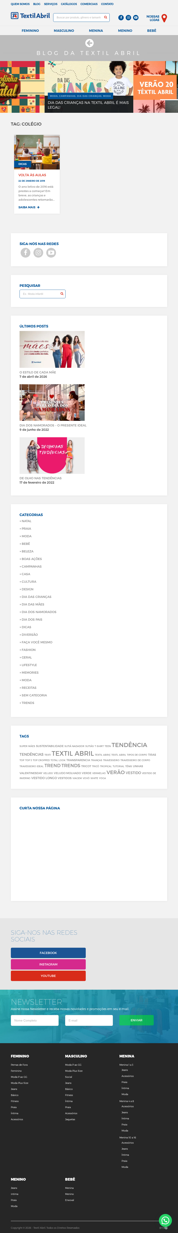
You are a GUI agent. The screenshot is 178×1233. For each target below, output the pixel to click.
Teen (108, 746)
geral (27, 657)
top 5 (28, 760)
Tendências (32, 754)
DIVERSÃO (30, 634)
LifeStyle (29, 665)
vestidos (65, 778)
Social (68, 1076)
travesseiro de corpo (135, 760)
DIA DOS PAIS (32, 619)
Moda (26, 536)
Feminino (30, 31)
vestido (133, 773)
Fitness (15, 1101)
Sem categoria (34, 695)
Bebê (151, 31)
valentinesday (31, 773)
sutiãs (89, 746)
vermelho (99, 773)
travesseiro (111, 760)
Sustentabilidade (50, 745)
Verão (116, 772)
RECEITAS (29, 687)
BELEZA (27, 551)
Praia (26, 528)
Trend (52, 765)
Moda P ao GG (19, 1076)
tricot (86, 766)
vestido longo (44, 778)
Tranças (96, 760)
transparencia (78, 760)
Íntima (14, 1113)
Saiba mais (27, 207)
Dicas (26, 627)
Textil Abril (73, 753)
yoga (102, 778)
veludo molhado (67, 773)
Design (27, 589)
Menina (96, 31)
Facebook (48, 953)
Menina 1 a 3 (126, 1064)
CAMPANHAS (32, 566)
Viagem (77, 778)
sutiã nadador (74, 746)
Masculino (64, 31)
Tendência (129, 744)
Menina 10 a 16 (127, 1137)
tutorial (118, 766)
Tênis (128, 766)
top (22, 760)
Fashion (29, 650)
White (94, 778)
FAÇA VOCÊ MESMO (37, 642)
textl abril (118, 754)
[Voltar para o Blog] (89, 45)
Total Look (58, 760)
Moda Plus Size (19, 1082)
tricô (95, 766)
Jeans (14, 1089)
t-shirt (99, 746)
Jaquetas (70, 1119)
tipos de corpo (137, 754)
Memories (30, 672)
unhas (138, 766)
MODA (26, 680)
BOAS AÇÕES (32, 559)
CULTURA (29, 581)
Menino (125, 31)
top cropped (41, 760)
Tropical (106, 766)
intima (14, 1194)
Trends (28, 703)
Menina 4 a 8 (126, 1101)
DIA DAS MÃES (33, 604)
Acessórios (17, 1119)
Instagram (48, 964)
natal (26, 521)
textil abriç (102, 754)
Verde (86, 773)
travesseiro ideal (32, 766)
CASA (26, 574)
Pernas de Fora (19, 1064)
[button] (165, 1220)
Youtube (48, 976)
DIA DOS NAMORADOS (39, 612)
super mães (27, 746)
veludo (48, 773)
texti (47, 754)
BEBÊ (26, 543)
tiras (152, 754)
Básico (14, 1095)
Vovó (86, 778)
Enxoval (69, 1200)
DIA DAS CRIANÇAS (36, 597)
